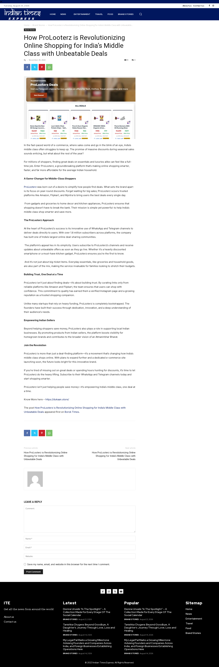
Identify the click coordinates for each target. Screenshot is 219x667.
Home (26, 25)
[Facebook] (209, 6)
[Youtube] (121, 591)
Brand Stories (39, 25)
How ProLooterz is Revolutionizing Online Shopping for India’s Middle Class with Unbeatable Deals (45, 456)
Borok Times (72, 411)
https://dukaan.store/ (57, 399)
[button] (140, 14)
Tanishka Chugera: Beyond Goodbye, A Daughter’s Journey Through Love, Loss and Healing (89, 627)
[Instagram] (213, 6)
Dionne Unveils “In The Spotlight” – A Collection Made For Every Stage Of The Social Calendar (86, 612)
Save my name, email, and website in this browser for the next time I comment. (68, 564)
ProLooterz (30, 186)
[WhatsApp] (49, 67)
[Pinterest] (42, 67)
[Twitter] (34, 67)
